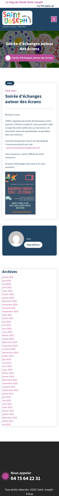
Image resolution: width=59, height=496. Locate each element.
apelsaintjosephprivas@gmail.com (23, 147)
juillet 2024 (7, 355)
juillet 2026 (7, 277)
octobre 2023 (8, 386)
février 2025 (8, 335)
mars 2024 (7, 369)
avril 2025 (7, 328)
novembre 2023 (9, 383)
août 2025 (7, 314)
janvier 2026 (8, 297)
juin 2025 (6, 321)
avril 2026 (7, 287)
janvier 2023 (8, 414)
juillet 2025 (7, 318)
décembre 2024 (9, 342)
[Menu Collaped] (54, 19)
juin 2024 (6, 359)
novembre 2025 (9, 304)
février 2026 (8, 294)
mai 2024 (6, 362)
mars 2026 (7, 290)
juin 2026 (6, 280)
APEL (9, 83)
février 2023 (8, 410)
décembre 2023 (9, 379)
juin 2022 (6, 424)
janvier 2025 (8, 338)
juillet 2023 (7, 393)
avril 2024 (7, 366)
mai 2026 (6, 284)
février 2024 (8, 373)
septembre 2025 (10, 311)
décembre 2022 (9, 417)
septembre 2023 (10, 390)
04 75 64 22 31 (26, 478)
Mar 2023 (10, 90)
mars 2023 (7, 407)
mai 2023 (6, 400)
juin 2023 (6, 397)
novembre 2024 (9, 345)
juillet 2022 (7, 421)
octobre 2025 (8, 308)
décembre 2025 (9, 301)
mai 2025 (6, 325)
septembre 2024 (10, 352)
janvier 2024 (8, 376)
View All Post (33, 244)
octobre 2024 (8, 349)
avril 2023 (7, 403)
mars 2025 (7, 331)
